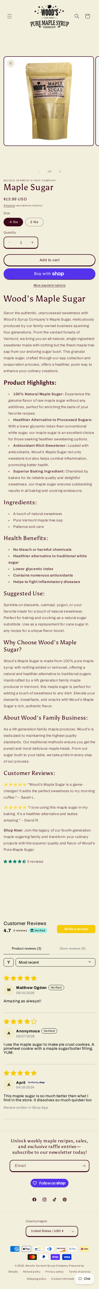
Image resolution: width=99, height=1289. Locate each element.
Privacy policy (54, 1271)
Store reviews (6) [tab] (73, 948)
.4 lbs (13, 222)
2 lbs (34, 222)
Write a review (76, 929)
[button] (9, 16)
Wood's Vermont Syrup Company (46, 1265)
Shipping (9, 205)
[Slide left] (39, 171)
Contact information (64, 1278)
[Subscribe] (83, 1166)
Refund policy (32, 1271)
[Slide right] (60, 171)
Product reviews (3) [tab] (26, 948)
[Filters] (9, 962)
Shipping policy (37, 1278)
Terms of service (80, 1271)
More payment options (50, 285)
